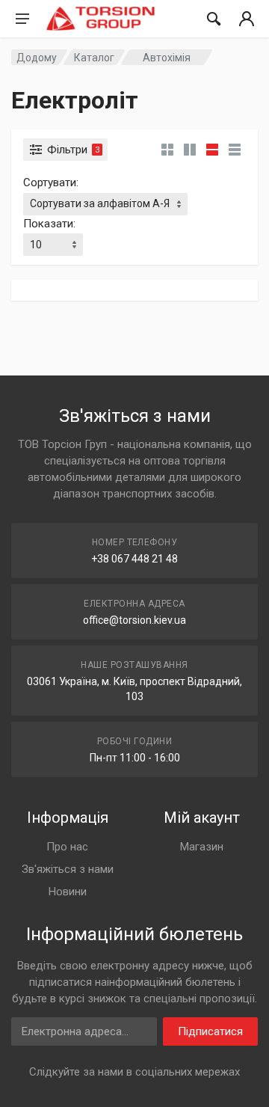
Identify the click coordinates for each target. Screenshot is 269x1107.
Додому (36, 58)
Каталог (94, 58)
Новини (68, 891)
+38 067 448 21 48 (134, 559)
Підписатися (210, 1031)
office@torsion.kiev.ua (134, 620)
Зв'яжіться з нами (68, 869)
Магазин (201, 846)
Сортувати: (50, 182)
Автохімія (167, 58)
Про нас (67, 846)
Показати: (49, 223)
